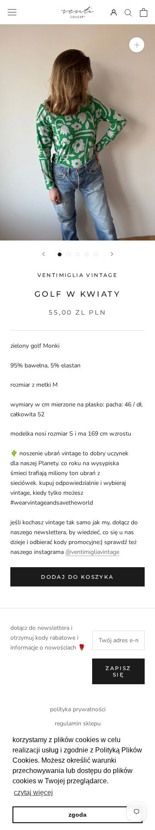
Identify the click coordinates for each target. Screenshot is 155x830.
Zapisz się (118, 671)
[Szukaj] (128, 12)
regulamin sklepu (78, 723)
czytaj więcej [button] (33, 792)
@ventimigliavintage (92, 552)
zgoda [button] (77, 814)
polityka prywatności (77, 709)
